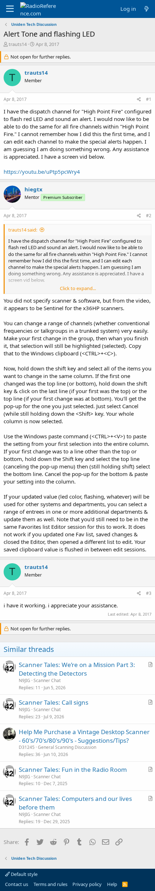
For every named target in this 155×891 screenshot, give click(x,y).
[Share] (138, 99)
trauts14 (18, 44)
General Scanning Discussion (67, 747)
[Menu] (9, 9)
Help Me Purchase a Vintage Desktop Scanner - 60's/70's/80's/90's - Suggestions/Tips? (84, 736)
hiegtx (34, 189)
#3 (148, 593)
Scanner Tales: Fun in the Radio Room (73, 769)
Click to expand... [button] (78, 288)
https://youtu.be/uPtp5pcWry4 (42, 171)
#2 (148, 216)
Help (112, 884)
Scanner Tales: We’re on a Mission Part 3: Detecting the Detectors (77, 669)
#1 (148, 99)
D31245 (27, 747)
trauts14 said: (22, 230)
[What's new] (147, 8)
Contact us (16, 884)
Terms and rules (50, 884)
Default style (23, 874)
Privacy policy (87, 884)
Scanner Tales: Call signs (53, 702)
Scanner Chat (47, 680)
